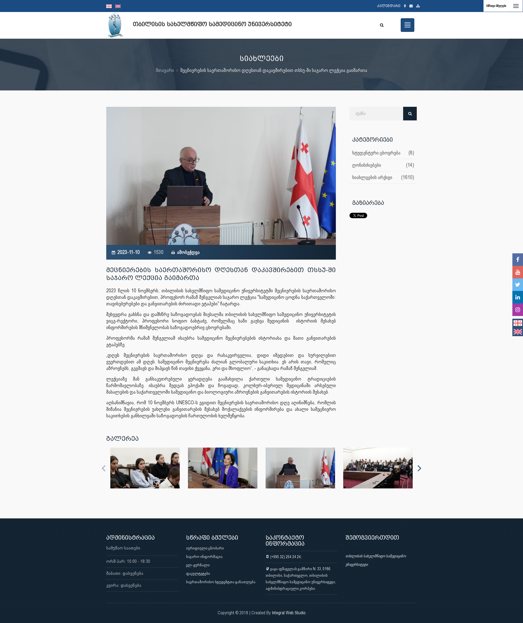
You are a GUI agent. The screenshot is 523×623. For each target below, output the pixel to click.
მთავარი (165, 70)
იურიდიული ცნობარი (205, 548)
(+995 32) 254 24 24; (285, 557)
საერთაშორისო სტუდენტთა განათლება (221, 582)
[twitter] (517, 284)
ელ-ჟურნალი (198, 565)
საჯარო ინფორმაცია (204, 556)
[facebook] (517, 259)
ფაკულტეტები (198, 573)
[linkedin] (518, 297)
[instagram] (518, 309)
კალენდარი (388, 6)
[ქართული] (110, 6)
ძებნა (410, 113)
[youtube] (518, 272)
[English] (119, 6)
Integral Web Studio (289, 612)
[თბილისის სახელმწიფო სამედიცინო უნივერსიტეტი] (145, 468)
